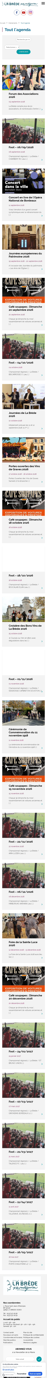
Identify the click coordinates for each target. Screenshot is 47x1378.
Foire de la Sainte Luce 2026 (23, 944)
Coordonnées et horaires (12, 1337)
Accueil (2, 23)
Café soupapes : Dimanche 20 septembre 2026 (25, 308)
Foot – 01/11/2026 (21, 679)
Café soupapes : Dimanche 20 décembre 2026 (25, 997)
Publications (8, 1342)
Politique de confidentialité (33, 1335)
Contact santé (8, 1332)
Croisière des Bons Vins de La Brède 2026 (25, 627)
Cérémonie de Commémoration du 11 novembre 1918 (23, 732)
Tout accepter (35, 1374)
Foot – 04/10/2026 (21, 362)
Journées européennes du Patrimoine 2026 (25, 255)
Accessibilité (28, 1340)
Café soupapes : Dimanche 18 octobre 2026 (25, 521)
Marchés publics (9, 1340)
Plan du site (27, 1332)
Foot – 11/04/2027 (21, 1202)
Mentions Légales (30, 1342)
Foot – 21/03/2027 (21, 1151)
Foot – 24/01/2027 (21, 1051)
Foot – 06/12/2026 (21, 891)
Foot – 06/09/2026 (21, 147)
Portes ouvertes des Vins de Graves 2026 (24, 468)
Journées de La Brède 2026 (22, 414)
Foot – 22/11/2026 (21, 841)
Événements (13, 23)
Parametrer (21, 1374)
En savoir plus (8, 1370)
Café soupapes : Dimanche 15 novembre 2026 (25, 787)
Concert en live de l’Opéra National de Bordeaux (25, 199)
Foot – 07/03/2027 (21, 1101)
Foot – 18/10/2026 (21, 575)
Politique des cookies (31, 1337)
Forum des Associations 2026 (23, 95)
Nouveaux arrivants (10, 1335)
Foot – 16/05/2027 (21, 1252)
